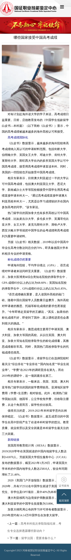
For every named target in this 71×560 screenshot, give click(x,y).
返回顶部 (64, 500)
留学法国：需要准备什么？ (38, 538)
